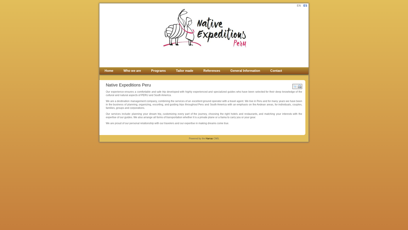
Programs (158, 70)
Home (109, 70)
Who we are (132, 70)
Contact (276, 70)
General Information (245, 70)
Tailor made (184, 70)
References (211, 70)
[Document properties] (295, 86)
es (305, 5)
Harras (209, 138)
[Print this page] (299, 86)
